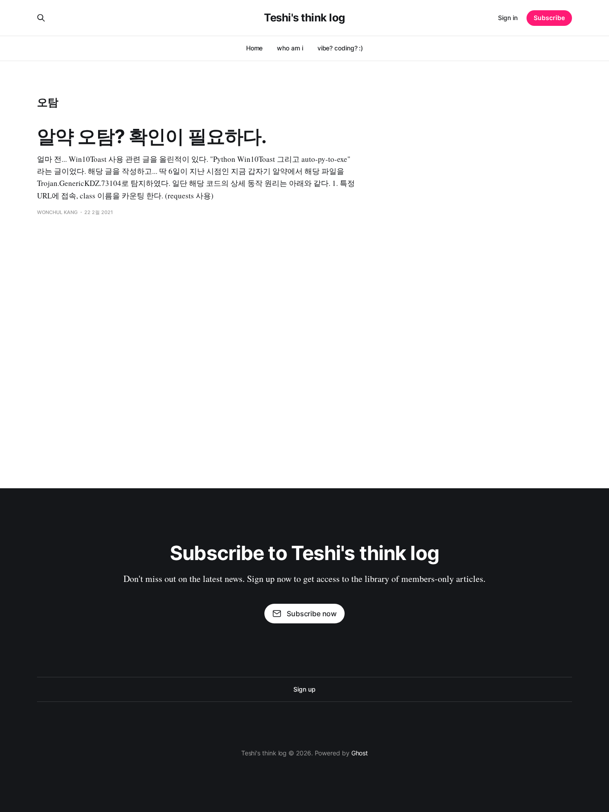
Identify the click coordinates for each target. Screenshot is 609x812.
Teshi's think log (304, 17)
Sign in (508, 17)
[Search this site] (41, 18)
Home (254, 48)
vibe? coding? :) (340, 48)
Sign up (304, 689)
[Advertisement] (304, 332)
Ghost (359, 753)
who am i (290, 48)
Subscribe (549, 17)
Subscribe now (312, 613)
